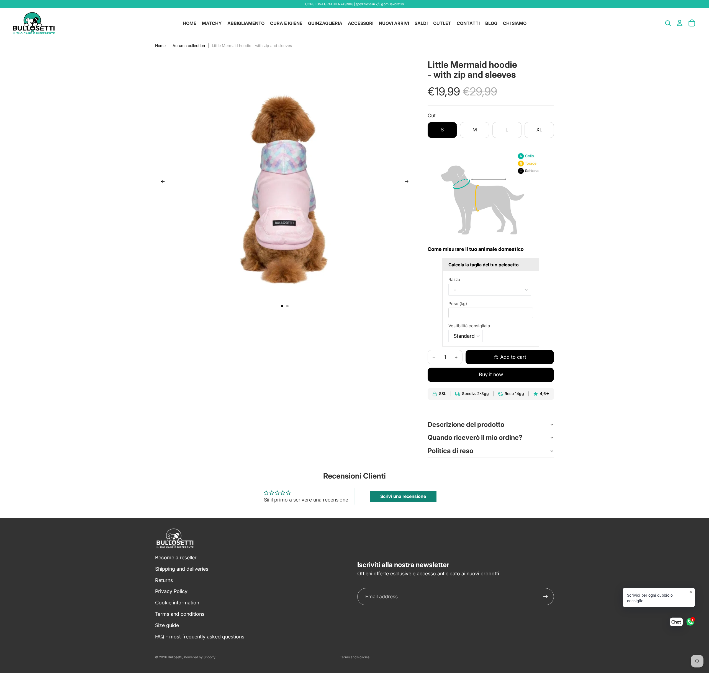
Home (160, 45)
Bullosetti (175, 657)
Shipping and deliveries (181, 568)
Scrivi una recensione (403, 496)
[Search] (668, 23)
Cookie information (177, 603)
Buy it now (491, 374)
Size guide (167, 625)
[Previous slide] (161, 182)
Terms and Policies (354, 657)
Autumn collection (189, 45)
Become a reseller (176, 557)
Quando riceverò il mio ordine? (475, 437)
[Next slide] (408, 182)
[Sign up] (545, 596)
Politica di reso (450, 451)
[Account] (680, 23)
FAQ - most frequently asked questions (199, 636)
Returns (164, 580)
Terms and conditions (179, 614)
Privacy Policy (171, 591)
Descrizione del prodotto (466, 424)
